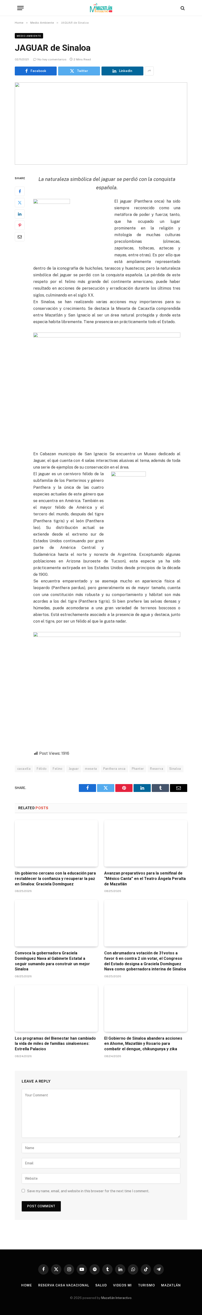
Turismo (146, 1285)
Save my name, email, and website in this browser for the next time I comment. (88, 1191)
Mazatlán (171, 1285)
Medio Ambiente (29, 35)
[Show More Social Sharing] (149, 71)
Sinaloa (175, 769)
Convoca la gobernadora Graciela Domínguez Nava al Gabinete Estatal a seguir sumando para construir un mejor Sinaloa (52, 961)
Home (26, 1285)
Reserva (156, 769)
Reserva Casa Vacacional (63, 1285)
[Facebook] (20, 191)
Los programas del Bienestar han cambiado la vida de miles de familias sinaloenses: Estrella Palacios (55, 1044)
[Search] (182, 8)
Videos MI (122, 1285)
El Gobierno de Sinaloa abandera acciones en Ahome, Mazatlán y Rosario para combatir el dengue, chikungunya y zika (143, 1044)
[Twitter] (20, 202)
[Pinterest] (20, 225)
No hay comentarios (52, 59)
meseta (91, 769)
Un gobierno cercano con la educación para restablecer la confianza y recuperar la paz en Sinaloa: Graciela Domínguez (55, 878)
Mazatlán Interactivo (116, 1298)
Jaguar (74, 769)
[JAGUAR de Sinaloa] (101, 123)
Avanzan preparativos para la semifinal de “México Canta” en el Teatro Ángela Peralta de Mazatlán (145, 878)
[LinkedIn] (20, 214)
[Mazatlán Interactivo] (101, 8)
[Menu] (20, 8)
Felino (57, 769)
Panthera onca (114, 769)
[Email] (20, 236)
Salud (101, 1285)
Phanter (138, 769)
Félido (42, 769)
